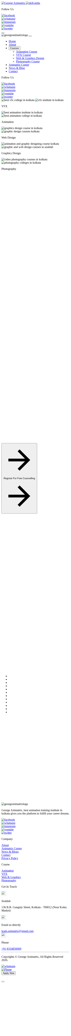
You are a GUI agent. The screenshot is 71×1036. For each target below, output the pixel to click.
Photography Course (28, 61)
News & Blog (17, 68)
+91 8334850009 (11, 948)
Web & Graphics (11, 877)
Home (12, 41)
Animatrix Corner (19, 64)
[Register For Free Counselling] (19, 511)
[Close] (30, 36)
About (12, 44)
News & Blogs (10, 851)
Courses (14, 48)
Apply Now (19, 555)
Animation (7, 870)
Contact (13, 71)
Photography (8, 880)
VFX (4, 873)
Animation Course (26, 51)
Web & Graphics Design (30, 58)
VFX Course (23, 54)
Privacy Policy (9, 858)
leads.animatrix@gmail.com (17, 931)
